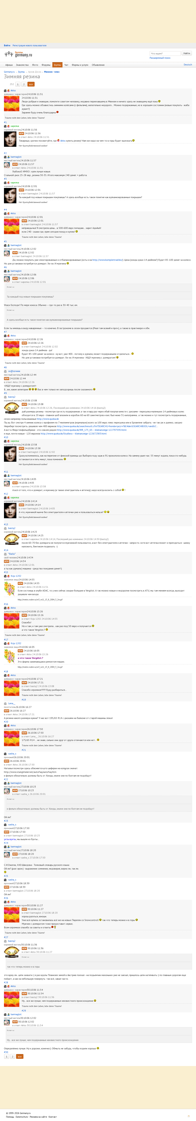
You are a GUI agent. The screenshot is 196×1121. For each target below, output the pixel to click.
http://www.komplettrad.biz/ (107, 259)
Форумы (46, 64)
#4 (5, 209)
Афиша (9, 64)
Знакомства (22, 64)
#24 (6, 842)
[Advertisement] (92, 21)
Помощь (10, 1116)
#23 (6, 820)
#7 (5, 331)
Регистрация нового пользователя (29, 45)
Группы (19, 52)
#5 (5, 241)
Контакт (53, 1116)
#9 (5, 393)
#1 (5, 122)
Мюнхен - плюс (52, 71)
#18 (6, 671)
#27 (6, 937)
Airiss (13, 90)
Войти (7, 45)
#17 (6, 639)
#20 (6, 721)
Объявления (98, 64)
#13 (6, 524)
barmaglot (16, 156)
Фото (35, 64)
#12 (6, 493)
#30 (6, 1052)
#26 (6, 897)
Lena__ (11, 703)
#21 (24, 749)
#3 (5, 178)
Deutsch (188, 64)
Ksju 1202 (16, 575)
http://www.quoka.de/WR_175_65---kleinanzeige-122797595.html (91, 429)
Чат (66, 64)
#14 (6, 550)
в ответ (23, 136)
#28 (6, 982)
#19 (24, 699)
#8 (5, 367)
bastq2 (11, 396)
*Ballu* (12, 553)
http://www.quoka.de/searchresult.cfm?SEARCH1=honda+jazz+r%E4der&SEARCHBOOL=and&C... (107, 426)
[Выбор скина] (187, 1116)
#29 (24, 1010)
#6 (5, 267)
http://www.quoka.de (48, 418)
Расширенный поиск (160, 57)
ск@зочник (14, 371)
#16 (6, 604)
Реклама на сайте (38, 1116)
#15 (6, 572)
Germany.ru (9, 71)
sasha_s (12, 753)
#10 (6, 437)
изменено (75, 407)
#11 (6, 471)
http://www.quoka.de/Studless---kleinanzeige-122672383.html (74, 433)
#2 (5, 153)
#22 (6, 779)
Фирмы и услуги (80, 64)
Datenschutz (22, 1116)
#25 (6, 875)
